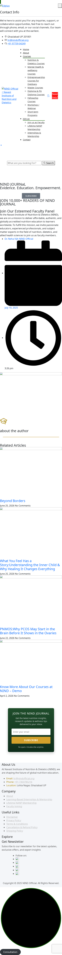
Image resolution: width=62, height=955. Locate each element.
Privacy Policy (13, 820)
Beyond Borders (12, 500)
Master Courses (35, 87)
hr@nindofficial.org (18, 40)
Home (26, 49)
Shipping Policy (14, 830)
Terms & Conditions (17, 823)
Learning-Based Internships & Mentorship (29, 799)
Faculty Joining (14, 806)
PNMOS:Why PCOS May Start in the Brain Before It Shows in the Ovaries (28, 631)
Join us (26, 118)
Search (50, 163)
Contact (26, 139)
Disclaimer (12, 817)
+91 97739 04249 (16, 43)
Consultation (10, 952)
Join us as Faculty (36, 122)
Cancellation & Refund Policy (21, 827)
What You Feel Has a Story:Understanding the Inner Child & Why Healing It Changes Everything (30, 565)
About (26, 52)
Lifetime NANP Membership (21, 802)
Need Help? (55, 95)
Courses (27, 56)
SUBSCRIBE (31, 740)
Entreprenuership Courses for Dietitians (36, 81)
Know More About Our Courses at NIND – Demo (26, 688)
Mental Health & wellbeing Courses (36, 70)
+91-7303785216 (23, 781)
